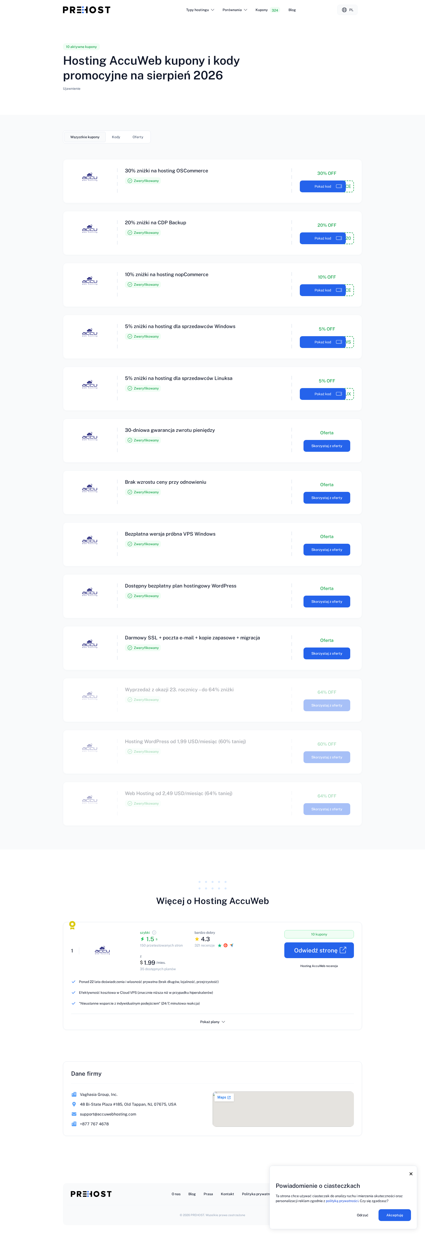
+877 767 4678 (94, 1124)
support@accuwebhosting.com (108, 1114)
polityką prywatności (342, 1201)
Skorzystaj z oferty (326, 446)
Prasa (208, 1194)
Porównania (232, 10)
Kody (116, 137)
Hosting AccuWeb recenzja (319, 966)
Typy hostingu (197, 10)
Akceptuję (394, 1215)
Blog (292, 10)
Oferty (138, 137)
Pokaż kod (323, 186)
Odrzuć (362, 1215)
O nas (176, 1194)
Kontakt (227, 1194)
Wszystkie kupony (85, 137)
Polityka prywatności (259, 1194)
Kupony (267, 10)
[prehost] (86, 9)
